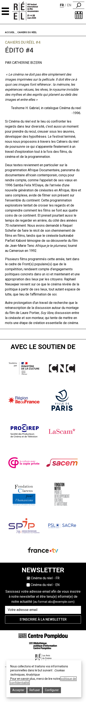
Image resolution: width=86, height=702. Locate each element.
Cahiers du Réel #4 (22, 42)
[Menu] (5, 11)
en (69, 5)
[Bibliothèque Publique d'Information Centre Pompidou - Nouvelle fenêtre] (43, 646)
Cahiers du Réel (27, 32)
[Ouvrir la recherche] (78, 5)
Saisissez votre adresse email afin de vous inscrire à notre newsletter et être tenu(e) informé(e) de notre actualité (43, 597)
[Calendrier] (78, 15)
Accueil (10, 32)
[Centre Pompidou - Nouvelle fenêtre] (43, 636)
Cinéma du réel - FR (45, 578)
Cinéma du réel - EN (45, 585)
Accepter (18, 690)
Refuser (34, 690)
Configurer (52, 690)
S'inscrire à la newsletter (43, 619)
